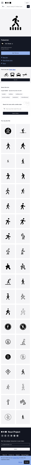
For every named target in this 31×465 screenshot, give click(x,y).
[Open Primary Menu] (2, 2)
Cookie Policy (16, 457)
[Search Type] (3, 6)
